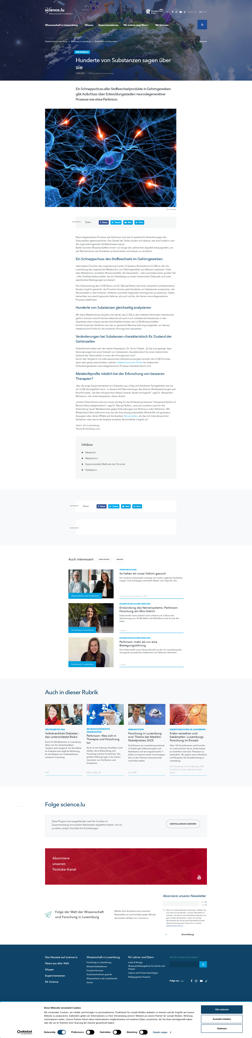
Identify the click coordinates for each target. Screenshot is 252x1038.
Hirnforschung (127, 569)
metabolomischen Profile (129, 362)
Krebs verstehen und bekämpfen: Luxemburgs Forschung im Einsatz (187, 737)
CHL (47, 772)
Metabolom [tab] (91, 458)
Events (90, 982)
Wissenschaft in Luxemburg (61, 25)
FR (205, 12)
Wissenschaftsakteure (97, 966)
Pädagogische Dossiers (139, 977)
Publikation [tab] (91, 470)
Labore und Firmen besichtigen (143, 973)
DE (200, 12)
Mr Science (162, 25)
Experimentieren (108, 25)
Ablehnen (222, 1028)
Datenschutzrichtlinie (174, 926)
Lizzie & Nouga (135, 962)
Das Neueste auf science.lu (61, 957)
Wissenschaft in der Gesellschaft (102, 978)
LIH (99, 772)
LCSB (89, 73)
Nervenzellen (131, 416)
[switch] (90, 1032)
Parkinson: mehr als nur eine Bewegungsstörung (138, 643)
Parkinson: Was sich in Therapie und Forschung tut (103, 739)
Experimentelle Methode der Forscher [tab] (105, 464)
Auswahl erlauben (222, 1019)
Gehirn (119, 559)
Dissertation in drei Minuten (134, 604)
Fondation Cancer (178, 769)
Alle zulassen (222, 1009)
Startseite (203, 41)
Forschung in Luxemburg (81, 41)
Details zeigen (160, 1032)
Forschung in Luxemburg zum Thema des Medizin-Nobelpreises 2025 (145, 737)
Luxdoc (122, 630)
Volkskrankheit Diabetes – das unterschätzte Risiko (62, 735)
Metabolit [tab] (90, 452)
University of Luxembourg (103, 73)
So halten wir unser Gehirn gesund (142, 573)
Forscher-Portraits (95, 970)
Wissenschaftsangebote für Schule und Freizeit (146, 967)
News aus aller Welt (57, 963)
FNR (145, 596)
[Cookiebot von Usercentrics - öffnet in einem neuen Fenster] (24, 1032)
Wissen (89, 25)
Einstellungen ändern (183, 824)
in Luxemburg (188, 729)
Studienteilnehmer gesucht (99, 974)
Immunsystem (136, 729)
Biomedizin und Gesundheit (105, 41)
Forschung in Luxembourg (99, 962)
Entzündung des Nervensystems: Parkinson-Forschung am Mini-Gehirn (148, 609)
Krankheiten (98, 730)
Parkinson (104, 559)
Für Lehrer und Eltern (136, 25)
